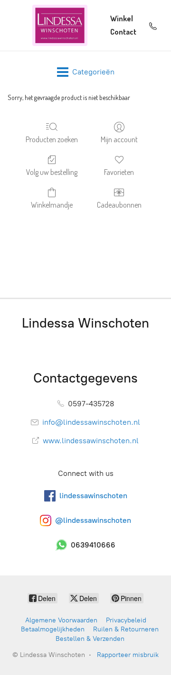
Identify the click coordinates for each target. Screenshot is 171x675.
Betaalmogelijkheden (53, 629)
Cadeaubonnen (119, 205)
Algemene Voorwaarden (61, 620)
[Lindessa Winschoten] (60, 25)
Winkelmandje (52, 205)
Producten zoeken (52, 139)
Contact (123, 31)
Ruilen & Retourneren (126, 629)
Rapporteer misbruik (128, 655)
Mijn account (119, 139)
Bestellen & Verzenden (90, 639)
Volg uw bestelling (51, 172)
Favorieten (119, 172)
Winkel (121, 18)
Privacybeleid (126, 620)
